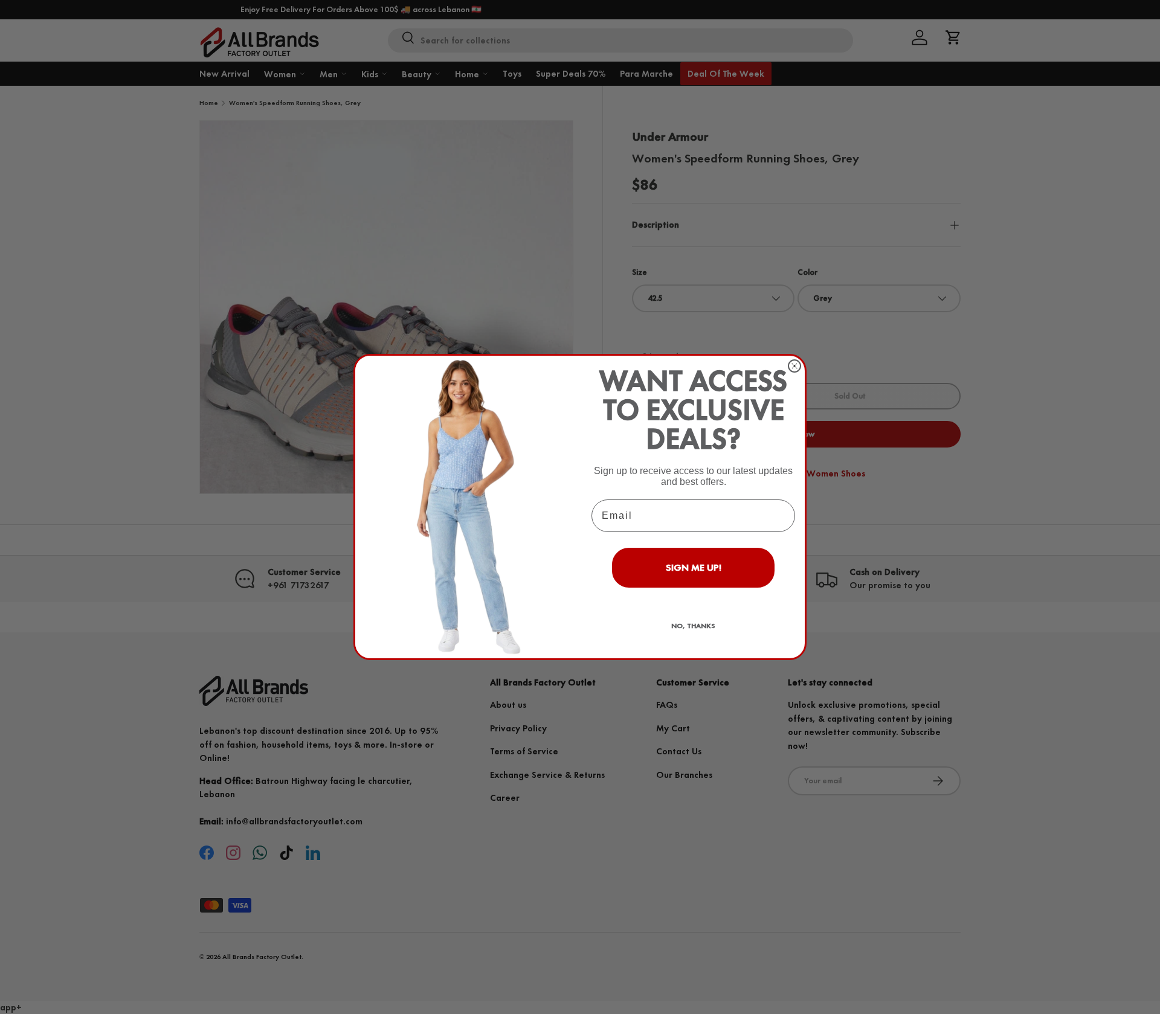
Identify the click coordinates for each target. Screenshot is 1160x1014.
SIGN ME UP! (693, 567)
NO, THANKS (693, 626)
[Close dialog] (794, 366)
